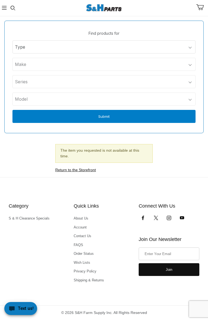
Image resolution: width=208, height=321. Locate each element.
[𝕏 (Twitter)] (156, 218)
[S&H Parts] (104, 7)
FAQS (78, 245)
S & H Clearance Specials (29, 218)
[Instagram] (169, 218)
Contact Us (82, 236)
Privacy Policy (85, 271)
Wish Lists (82, 262)
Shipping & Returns (89, 280)
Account (80, 227)
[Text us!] (20, 310)
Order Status (84, 254)
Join (169, 270)
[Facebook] (143, 218)
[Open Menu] (4, 8)
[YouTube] (182, 218)
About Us (81, 218)
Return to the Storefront (75, 170)
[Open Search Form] (13, 8)
